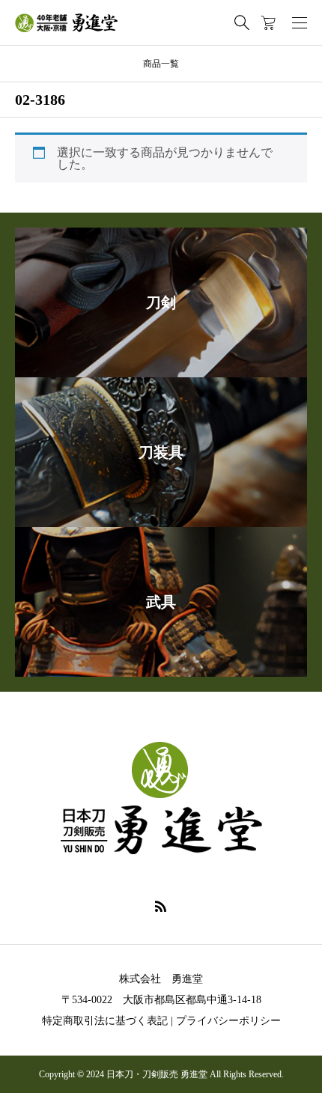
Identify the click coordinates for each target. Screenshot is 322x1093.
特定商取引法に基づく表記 (105, 1020)
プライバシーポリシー (228, 1020)
